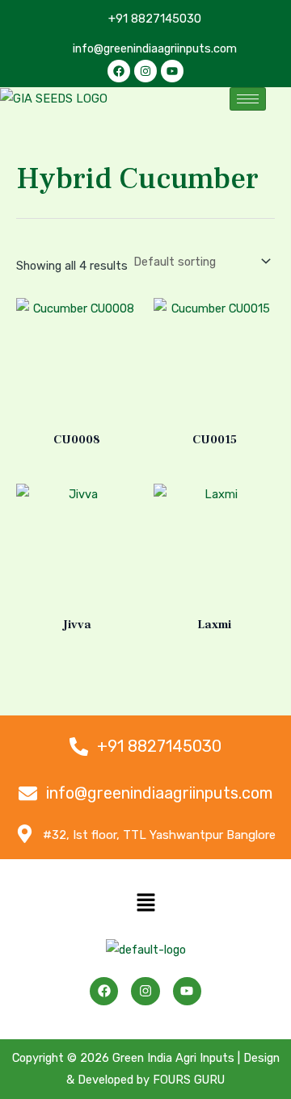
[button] (145, 904)
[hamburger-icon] (248, 99)
